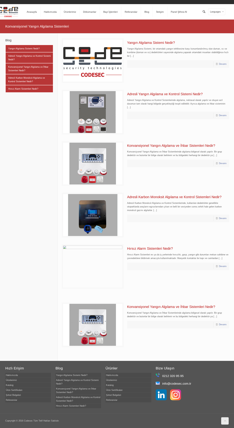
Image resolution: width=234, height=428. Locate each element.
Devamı (223, 64)
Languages (215, 11)
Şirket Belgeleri (13, 395)
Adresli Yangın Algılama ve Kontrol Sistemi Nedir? (165, 94)
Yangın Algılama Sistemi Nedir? (151, 43)
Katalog (9, 385)
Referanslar (11, 400)
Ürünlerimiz (11, 380)
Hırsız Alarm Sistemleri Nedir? (150, 248)
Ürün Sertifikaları (14, 390)
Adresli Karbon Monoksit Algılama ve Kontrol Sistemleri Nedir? (174, 197)
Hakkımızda (12, 375)
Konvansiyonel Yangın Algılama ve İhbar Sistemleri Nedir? (171, 145)
